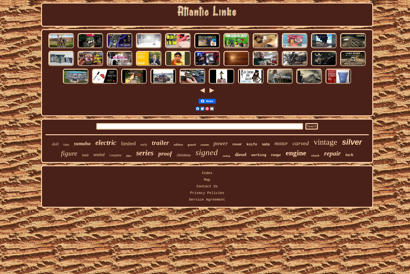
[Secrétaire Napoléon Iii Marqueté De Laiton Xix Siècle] (309, 84)
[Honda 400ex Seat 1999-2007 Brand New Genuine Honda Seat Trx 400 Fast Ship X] (163, 84)
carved (301, 143)
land (85, 155)
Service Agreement (207, 200)
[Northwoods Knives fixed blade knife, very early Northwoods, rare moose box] (265, 66)
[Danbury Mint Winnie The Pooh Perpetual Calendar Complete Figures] (294, 48)
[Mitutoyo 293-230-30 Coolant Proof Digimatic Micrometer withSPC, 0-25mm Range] (192, 84)
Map (207, 180)
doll (55, 144)
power (221, 143)
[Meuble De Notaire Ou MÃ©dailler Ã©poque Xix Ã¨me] (148, 66)
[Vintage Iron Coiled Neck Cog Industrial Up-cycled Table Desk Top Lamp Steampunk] (221, 84)
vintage (325, 142)
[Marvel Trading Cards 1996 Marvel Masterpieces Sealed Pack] (90, 66)
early (143, 144)
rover (237, 144)
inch (349, 154)
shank (315, 155)
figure (69, 153)
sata (266, 143)
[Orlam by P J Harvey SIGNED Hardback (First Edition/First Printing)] (323, 66)
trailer (160, 142)
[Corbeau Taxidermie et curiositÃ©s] (119, 66)
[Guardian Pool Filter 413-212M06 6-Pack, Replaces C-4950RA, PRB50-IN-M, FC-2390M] (75, 84)
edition (178, 144)
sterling (226, 156)
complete (115, 155)
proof (165, 153)
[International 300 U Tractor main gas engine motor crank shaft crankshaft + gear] (134, 84)
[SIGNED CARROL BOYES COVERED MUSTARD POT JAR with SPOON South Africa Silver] (177, 66)
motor (281, 143)
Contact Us (207, 186)
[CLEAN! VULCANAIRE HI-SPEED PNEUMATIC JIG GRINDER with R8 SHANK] (177, 48)
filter (128, 155)
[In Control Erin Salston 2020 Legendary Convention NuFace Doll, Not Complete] (250, 84)
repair (332, 153)
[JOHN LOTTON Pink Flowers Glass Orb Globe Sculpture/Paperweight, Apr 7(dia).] (338, 84)
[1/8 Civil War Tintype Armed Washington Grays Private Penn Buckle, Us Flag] (61, 48)
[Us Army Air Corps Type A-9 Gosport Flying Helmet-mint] (323, 48)
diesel (241, 154)
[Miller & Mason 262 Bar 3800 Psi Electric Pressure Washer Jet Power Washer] (236, 48)
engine (296, 153)
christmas (184, 155)
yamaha (82, 143)
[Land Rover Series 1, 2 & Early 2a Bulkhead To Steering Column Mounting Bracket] (353, 66)
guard (192, 144)
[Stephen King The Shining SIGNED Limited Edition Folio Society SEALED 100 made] (61, 66)
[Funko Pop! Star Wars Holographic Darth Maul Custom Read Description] (207, 66)
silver (352, 142)
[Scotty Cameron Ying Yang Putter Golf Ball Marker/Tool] (104, 84)
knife (252, 145)
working (258, 155)
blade (66, 144)
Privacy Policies (207, 193)
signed (207, 152)
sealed (99, 154)
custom (204, 144)
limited (128, 143)
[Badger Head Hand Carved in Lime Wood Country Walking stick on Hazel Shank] (280, 84)
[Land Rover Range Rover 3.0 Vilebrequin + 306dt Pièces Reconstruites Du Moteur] (294, 66)
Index (207, 173)
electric (105, 142)
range (276, 155)
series (145, 152)
